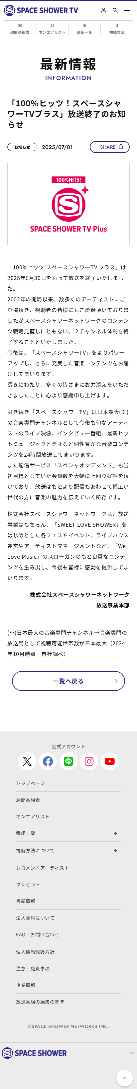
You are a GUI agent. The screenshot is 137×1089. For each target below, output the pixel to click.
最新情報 (25, 901)
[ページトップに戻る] (124, 1078)
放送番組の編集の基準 (40, 1001)
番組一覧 (84, 32)
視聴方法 (117, 32)
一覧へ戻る (68, 680)
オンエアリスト (52, 32)
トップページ (30, 783)
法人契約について (35, 917)
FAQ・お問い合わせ (38, 934)
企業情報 (25, 985)
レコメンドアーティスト (42, 867)
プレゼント (28, 884)
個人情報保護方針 (35, 951)
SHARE (108, 147)
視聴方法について (35, 850)
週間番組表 (19, 32)
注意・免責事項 (33, 968)
